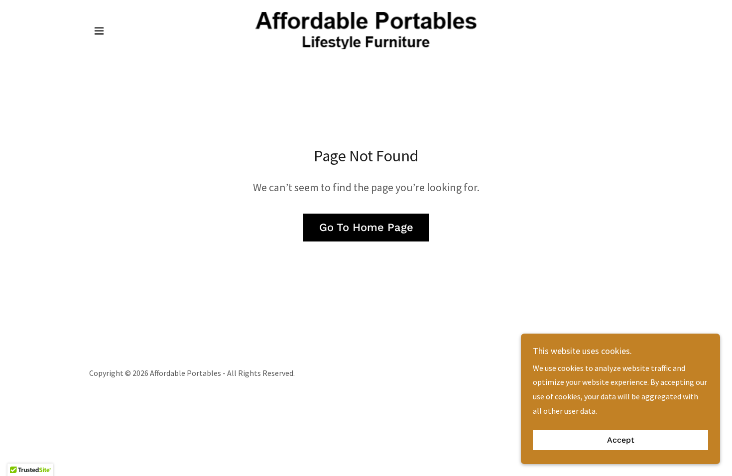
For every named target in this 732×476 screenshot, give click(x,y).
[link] (366, 29)
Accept (620, 440)
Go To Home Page (366, 227)
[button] (99, 31)
